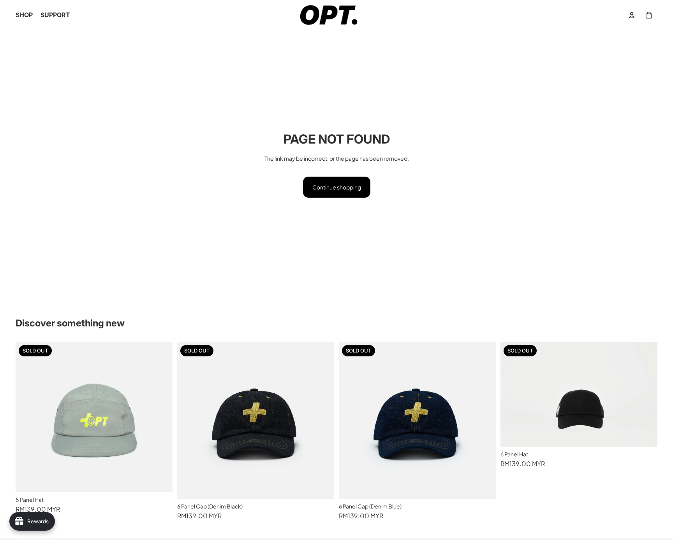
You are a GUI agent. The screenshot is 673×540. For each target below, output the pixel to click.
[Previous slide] (27, 417)
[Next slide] (161, 417)
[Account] (631, 15)
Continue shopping (336, 187)
